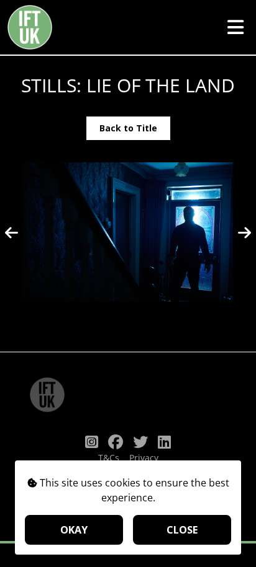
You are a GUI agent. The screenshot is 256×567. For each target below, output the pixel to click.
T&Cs (108, 458)
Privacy (143, 458)
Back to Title (128, 128)
